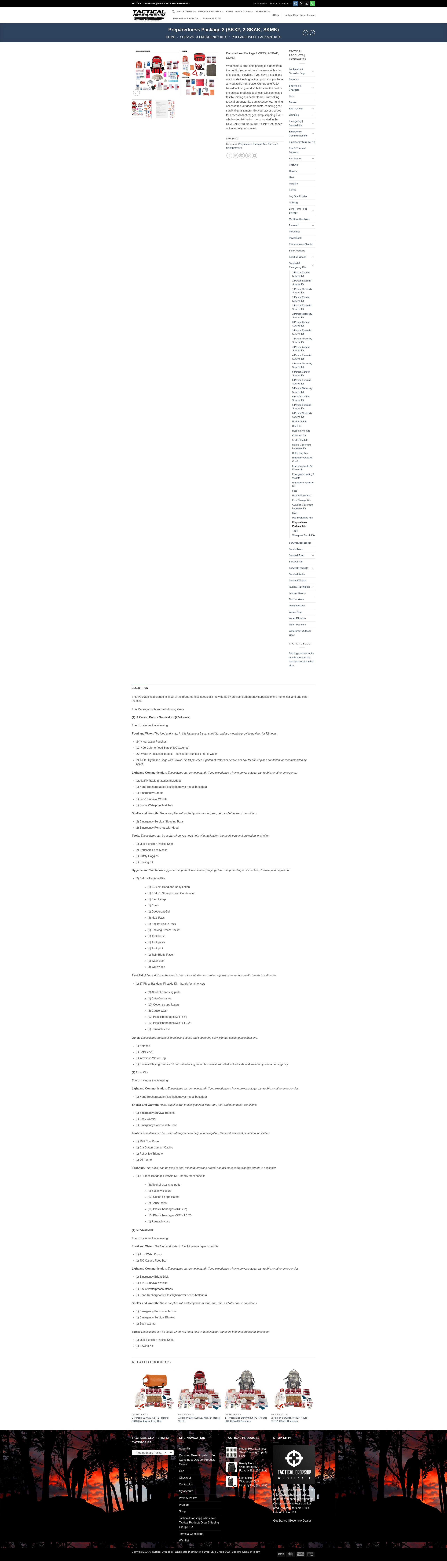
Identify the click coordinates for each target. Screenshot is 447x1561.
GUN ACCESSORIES (209, 11)
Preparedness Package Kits (256, 37)
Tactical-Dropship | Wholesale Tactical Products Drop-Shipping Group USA (199, 1523)
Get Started (259, 3)
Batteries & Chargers (295, 87)
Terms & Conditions (191, 1533)
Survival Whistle (297, 580)
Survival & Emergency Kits (203, 37)
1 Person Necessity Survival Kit (302, 291)
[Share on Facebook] (229, 155)
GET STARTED (185, 11)
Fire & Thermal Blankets (297, 150)
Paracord (294, 225)
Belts (291, 96)
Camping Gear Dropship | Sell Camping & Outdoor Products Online (197, 1460)
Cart (181, 1471)
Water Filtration (297, 618)
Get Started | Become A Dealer (292, 1520)
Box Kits (296, 426)
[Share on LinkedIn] (254, 155)
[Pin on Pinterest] (248, 155)
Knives (292, 189)
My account (186, 1491)
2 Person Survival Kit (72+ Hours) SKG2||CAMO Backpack (289, 1419)
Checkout (185, 1477)
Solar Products (297, 250)
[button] (275, 15)
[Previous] (138, 73)
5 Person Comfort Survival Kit (301, 373)
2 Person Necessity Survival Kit (302, 316)
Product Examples (279, 3)
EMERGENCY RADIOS (185, 18)
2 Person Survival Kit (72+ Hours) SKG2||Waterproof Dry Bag (150, 1419)
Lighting (293, 202)
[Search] (173, 11)
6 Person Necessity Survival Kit (302, 415)
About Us (184, 1448)
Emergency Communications (298, 133)
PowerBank (295, 237)
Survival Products (298, 567)
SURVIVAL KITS (212, 18)
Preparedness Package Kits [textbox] (152, 1452)
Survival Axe (295, 549)
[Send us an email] (306, 3)
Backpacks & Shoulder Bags (297, 71)
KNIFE (229, 11)
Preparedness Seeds (300, 244)
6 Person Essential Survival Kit (302, 407)
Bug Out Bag (296, 108)
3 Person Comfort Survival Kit (301, 324)
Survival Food (296, 555)
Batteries (294, 79)
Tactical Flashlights (299, 586)
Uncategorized (297, 605)
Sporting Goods (297, 256)
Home (170, 37)
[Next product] (305, 32)
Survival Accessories (300, 542)
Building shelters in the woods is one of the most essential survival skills (301, 659)
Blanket (293, 102)
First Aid (293, 164)
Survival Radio (297, 574)
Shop (182, 1511)
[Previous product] (312, 32)
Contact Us (186, 1484)
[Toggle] (313, 71)
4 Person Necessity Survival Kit (302, 365)
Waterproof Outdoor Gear (300, 632)
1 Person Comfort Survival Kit (301, 274)
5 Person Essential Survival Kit (302, 382)
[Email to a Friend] (242, 155)
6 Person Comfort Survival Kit (301, 398)
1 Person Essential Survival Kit (302, 282)
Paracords (294, 231)
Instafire (293, 183)
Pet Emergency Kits (302, 517)
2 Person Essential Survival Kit (302, 307)
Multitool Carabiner (299, 219)
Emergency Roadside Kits (303, 484)
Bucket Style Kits (301, 430)
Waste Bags (295, 612)
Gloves (293, 171)
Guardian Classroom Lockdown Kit (302, 506)
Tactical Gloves (297, 593)
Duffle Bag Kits (300, 453)
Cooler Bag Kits (300, 440)
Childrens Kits (299, 435)
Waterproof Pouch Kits (303, 535)
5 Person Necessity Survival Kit (302, 390)
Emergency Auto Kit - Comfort (303, 459)
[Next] (215, 73)
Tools (295, 530)
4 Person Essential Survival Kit (302, 357)
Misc (294, 513)
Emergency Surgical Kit (302, 141)
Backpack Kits (299, 421)
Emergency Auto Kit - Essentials (303, 468)
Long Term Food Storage (298, 210)
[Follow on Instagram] (295, 3)
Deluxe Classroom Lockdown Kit (301, 446)
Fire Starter (295, 158)
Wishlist (184, 1540)
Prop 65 (184, 1504)
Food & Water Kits (301, 495)
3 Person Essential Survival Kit (302, 332)
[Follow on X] (301, 3)
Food (294, 491)
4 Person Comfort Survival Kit (301, 349)
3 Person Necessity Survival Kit (302, 340)
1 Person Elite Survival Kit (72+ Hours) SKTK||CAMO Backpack (246, 1419)
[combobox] (153, 1452)
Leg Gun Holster (298, 196)
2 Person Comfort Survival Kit (301, 299)
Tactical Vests (296, 599)
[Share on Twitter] (236, 155)
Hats (291, 177)
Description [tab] (140, 688)
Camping (294, 114)
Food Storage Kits (301, 500)
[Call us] (312, 3)
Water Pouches (297, 624)
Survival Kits (295, 561)
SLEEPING (261, 11)
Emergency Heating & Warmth (303, 476)
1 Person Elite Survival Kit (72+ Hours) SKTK (199, 1419)
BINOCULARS (243, 11)
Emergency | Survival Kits (296, 123)
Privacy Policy (188, 1497)
